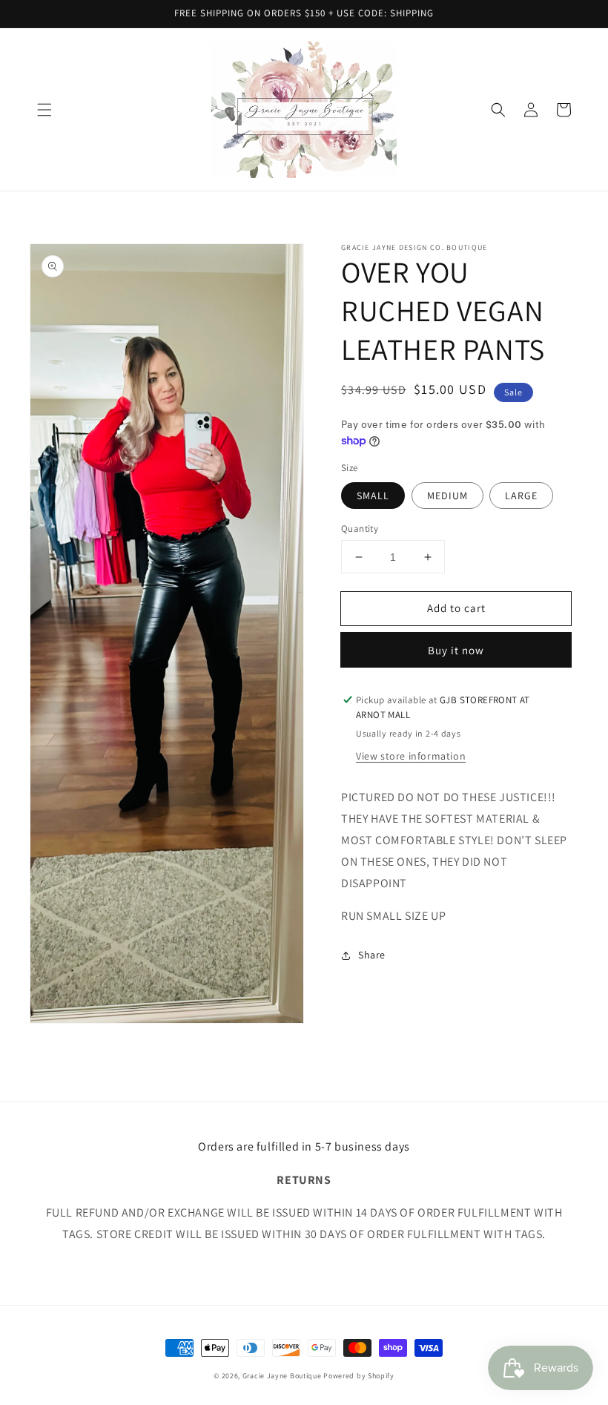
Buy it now (456, 650)
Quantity (359, 528)
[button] (44, 109)
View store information (411, 756)
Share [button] (372, 954)
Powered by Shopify (358, 1376)
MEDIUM (447, 495)
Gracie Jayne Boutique (282, 1376)
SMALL (373, 495)
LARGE (521, 495)
